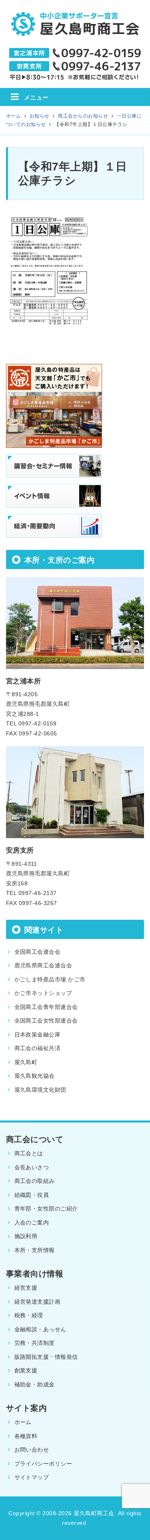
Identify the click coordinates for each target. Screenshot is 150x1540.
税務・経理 (28, 1315)
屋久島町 (26, 1062)
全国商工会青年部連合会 (46, 1007)
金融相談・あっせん (40, 1329)
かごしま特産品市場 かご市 (50, 979)
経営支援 (26, 1287)
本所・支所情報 (34, 1250)
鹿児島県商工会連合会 (43, 965)
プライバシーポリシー (43, 1463)
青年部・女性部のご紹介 (46, 1208)
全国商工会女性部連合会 (46, 1020)
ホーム (23, 1422)
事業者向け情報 (34, 1273)
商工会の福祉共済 (37, 1048)
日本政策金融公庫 (37, 1034)
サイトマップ (31, 1477)
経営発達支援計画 (37, 1301)
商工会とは (28, 1153)
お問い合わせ (31, 1449)
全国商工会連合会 (37, 952)
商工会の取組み (34, 1181)
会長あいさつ (31, 1167)
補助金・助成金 (34, 1384)
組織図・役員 (31, 1195)
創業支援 (26, 1370)
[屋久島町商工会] (75, 20)
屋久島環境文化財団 (40, 1090)
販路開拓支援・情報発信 (46, 1357)
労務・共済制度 (34, 1343)
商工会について (34, 1139)
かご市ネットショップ (43, 993)
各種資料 (26, 1436)
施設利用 (26, 1236)
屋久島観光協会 (34, 1076)
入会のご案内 (31, 1222)
